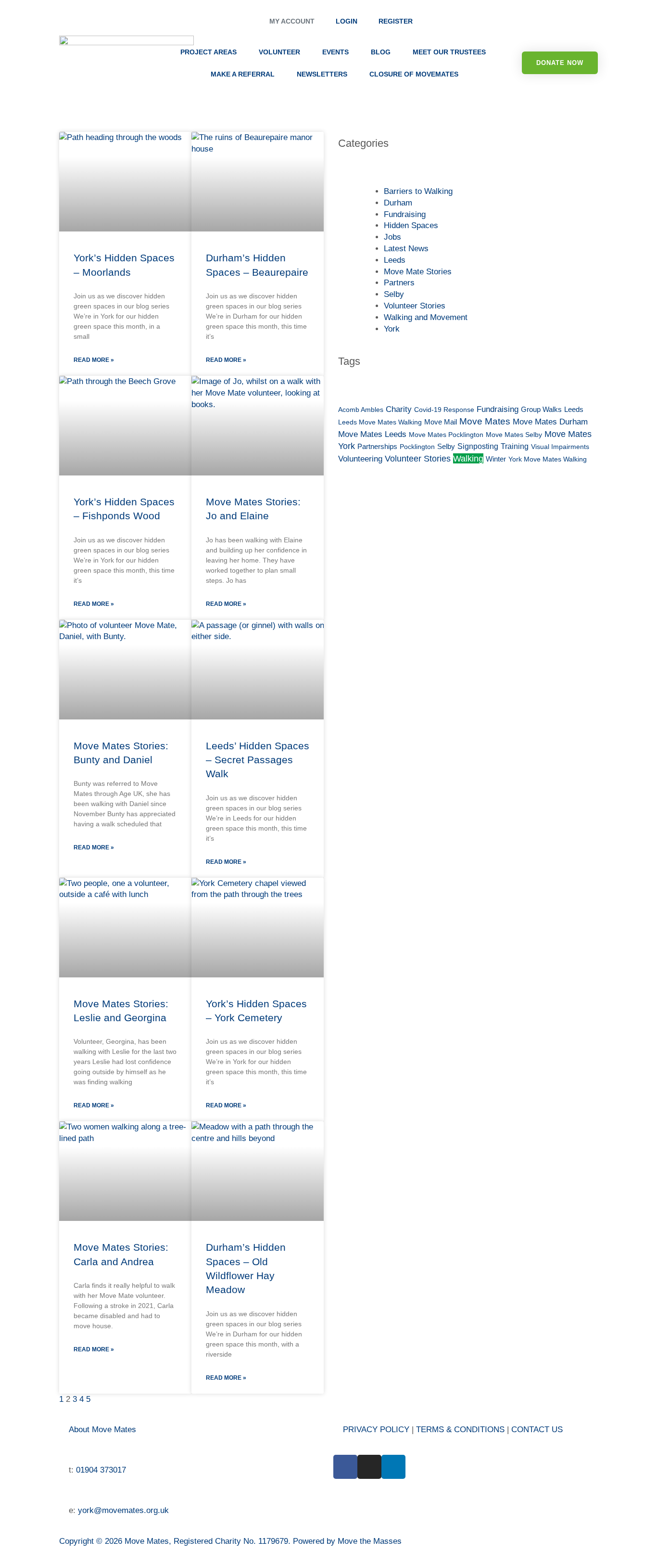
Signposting (477, 446)
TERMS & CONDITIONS (461, 1429)
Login (346, 21)
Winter (496, 459)
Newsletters (322, 74)
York (392, 328)
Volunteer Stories (414, 305)
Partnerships (377, 446)
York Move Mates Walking (547, 459)
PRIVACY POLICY (376, 1429)
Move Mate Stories (418, 271)
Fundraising (405, 214)
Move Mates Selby (514, 434)
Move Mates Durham (550, 421)
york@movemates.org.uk (123, 1510)
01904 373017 (101, 1470)
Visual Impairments (560, 446)
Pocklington (417, 446)
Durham (398, 202)
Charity (399, 409)
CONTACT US (537, 1429)
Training (515, 446)
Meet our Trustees (449, 52)
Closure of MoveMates (413, 74)
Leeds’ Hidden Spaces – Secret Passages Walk (257, 760)
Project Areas (208, 52)
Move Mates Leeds (372, 434)
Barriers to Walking (418, 191)
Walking (468, 458)
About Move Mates (102, 1429)
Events (335, 52)
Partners (399, 282)
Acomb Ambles (360, 409)
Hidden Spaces (411, 225)
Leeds (394, 260)
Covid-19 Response (444, 409)
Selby (394, 294)
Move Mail (440, 422)
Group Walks (541, 409)
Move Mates (484, 421)
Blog (381, 52)
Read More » (94, 360)
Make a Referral (243, 74)
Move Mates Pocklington (446, 434)
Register (396, 21)
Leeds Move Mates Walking (380, 422)
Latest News (406, 248)
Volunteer (279, 52)
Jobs (392, 237)
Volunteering (360, 458)
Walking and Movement (425, 317)
